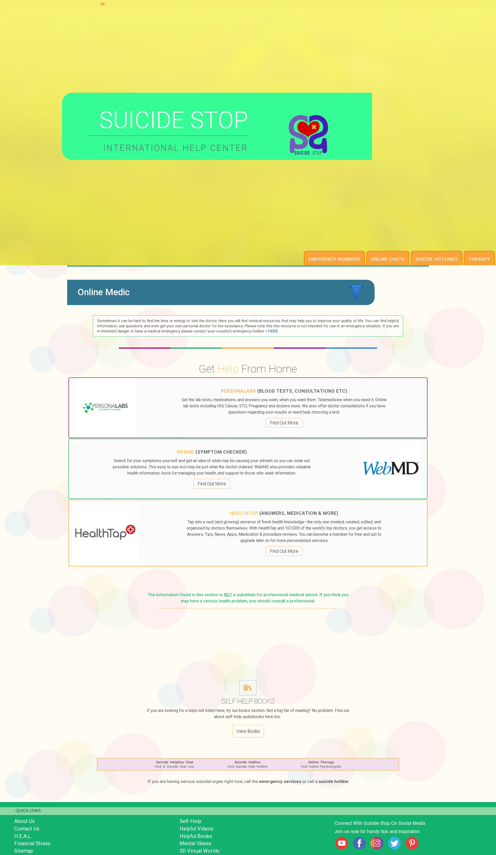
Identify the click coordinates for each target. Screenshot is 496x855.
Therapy (479, 259)
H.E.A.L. (23, 836)
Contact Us (26, 829)
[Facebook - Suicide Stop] (359, 843)
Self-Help (190, 821)
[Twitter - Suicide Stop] (394, 843)
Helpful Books (196, 836)
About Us (24, 821)
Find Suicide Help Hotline (247, 764)
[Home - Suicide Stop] (308, 134)
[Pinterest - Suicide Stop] (412, 843)
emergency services (280, 781)
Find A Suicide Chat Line (174, 764)
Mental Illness (195, 843)
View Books (248, 731)
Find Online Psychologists (321, 764)
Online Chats (388, 259)
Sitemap (23, 851)
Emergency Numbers (334, 259)
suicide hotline (333, 781)
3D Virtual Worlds (199, 851)
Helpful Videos (196, 829)
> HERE (271, 331)
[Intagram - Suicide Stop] (376, 843)
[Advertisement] (248, 643)
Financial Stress (32, 843)
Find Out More (284, 422)
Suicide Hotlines (436, 259)
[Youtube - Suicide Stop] (341, 843)
